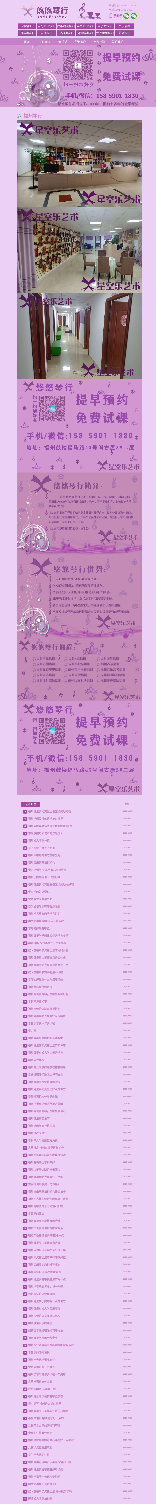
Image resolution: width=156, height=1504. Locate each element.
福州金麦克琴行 (37, 1133)
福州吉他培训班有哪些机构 (44, 1315)
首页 (26, 42)
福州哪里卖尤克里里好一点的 (45, 1177)
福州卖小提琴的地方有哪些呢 (45, 1038)
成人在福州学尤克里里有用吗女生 (48, 950)
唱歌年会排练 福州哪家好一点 (46, 1235)
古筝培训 (66, 33)
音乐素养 (124, 26)
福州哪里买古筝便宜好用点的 (45, 1469)
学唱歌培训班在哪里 (40, 1323)
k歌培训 (27, 26)
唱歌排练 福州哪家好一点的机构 (47, 943)
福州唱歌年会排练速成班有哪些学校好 (51, 826)
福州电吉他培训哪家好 (41, 1359)
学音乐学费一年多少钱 (41, 1023)
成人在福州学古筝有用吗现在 (45, 972)
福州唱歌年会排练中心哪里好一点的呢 (51, 1440)
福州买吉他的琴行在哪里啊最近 (47, 1111)
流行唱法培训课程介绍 (41, 1293)
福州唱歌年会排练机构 (41, 1125)
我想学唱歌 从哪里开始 (42, 1389)
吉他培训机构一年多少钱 (43, 1096)
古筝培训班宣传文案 (40, 1381)
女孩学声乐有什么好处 (41, 1367)
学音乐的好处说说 (39, 1352)
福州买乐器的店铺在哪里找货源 (47, 1155)
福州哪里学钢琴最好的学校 (44, 1081)
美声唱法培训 (85, 26)
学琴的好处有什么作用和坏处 (45, 979)
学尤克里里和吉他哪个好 (43, 1484)
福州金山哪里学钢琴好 (41, 1162)
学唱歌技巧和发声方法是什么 (45, 833)
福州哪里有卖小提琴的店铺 (44, 1220)
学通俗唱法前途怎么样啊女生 (45, 1074)
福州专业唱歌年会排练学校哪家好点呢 (51, 1345)
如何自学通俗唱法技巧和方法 (45, 1330)
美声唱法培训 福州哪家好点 (44, 1272)
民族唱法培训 (66, 26)
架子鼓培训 (105, 26)
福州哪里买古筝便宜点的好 (44, 1242)
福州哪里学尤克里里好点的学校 (47, 1016)
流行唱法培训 (46, 26)
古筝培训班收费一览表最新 (44, 1184)
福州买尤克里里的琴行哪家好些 (47, 1257)
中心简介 (44, 42)
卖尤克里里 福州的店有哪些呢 (46, 921)
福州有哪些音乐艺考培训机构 (45, 1206)
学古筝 (32, 1030)
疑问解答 (81, 42)
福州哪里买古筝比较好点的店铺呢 (48, 1410)
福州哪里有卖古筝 (39, 1118)
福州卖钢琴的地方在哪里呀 (44, 855)
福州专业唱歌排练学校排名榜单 (47, 1067)
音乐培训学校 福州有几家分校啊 (47, 869)
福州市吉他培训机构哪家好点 (45, 1228)
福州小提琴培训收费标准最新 (45, 1103)
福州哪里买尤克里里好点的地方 (47, 1089)
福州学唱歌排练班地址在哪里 (45, 818)
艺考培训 (124, 33)
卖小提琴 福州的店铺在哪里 (44, 1403)
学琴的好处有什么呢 (40, 1432)
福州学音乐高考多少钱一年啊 (45, 1286)
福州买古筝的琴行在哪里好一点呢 (48, 1198)
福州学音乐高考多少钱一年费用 (47, 1374)
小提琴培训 (85, 33)
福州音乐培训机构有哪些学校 (45, 1396)
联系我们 (117, 42)
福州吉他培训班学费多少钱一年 (47, 1250)
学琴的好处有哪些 (39, 928)
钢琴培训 (27, 33)
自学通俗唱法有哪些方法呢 (44, 906)
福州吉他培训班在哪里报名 (44, 1008)
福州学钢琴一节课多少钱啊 (44, 1476)
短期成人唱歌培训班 (40, 1498)
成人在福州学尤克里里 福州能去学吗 (50, 1491)
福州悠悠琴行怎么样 (40, 986)
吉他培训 (46, 33)
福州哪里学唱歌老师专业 (43, 1337)
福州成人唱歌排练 (39, 840)
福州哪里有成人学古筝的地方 (45, 1052)
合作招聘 (99, 42)
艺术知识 (30, 804)
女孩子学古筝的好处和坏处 (44, 1425)
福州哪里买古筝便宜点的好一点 (47, 1279)
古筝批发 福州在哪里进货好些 (46, 1147)
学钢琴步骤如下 (37, 1001)
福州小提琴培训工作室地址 (44, 877)
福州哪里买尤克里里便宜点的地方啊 (49, 811)
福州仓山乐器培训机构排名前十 (47, 1191)
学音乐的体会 (36, 1213)
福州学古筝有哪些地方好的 (44, 913)
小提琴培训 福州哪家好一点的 (46, 1418)
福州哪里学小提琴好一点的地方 (47, 1301)
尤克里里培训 (105, 33)
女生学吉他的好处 (39, 1454)
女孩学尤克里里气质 (40, 899)
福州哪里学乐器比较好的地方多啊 (48, 935)
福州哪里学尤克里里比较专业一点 (48, 964)
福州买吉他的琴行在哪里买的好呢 (48, 994)
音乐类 (62, 42)
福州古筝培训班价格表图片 (44, 1169)
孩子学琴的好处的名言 (41, 847)
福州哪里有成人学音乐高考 (44, 1308)
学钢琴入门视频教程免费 (43, 1140)
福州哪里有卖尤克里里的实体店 (47, 1045)
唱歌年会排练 (36, 1060)
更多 (127, 804)
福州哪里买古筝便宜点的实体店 (47, 957)
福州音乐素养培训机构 (41, 862)
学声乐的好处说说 (39, 891)
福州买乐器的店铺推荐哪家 (44, 1264)
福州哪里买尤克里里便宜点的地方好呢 (51, 884)
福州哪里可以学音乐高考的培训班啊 (49, 1462)
